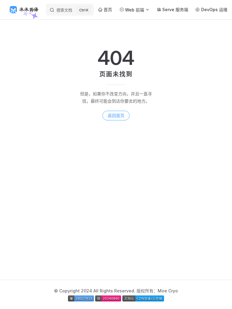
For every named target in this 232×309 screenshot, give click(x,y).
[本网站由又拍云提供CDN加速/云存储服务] (143, 298)
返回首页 (116, 115)
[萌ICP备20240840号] (108, 298)
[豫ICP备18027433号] (81, 298)
